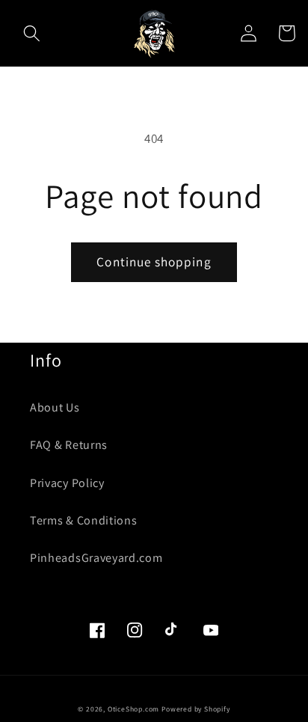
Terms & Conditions (83, 520)
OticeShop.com (133, 709)
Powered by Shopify (195, 709)
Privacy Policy (67, 483)
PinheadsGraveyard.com (96, 558)
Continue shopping (154, 261)
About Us (55, 407)
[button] (32, 33)
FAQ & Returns (69, 445)
